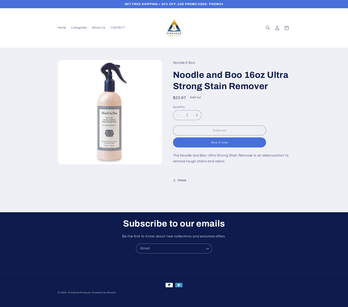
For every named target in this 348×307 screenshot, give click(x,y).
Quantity (179, 106)
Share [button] (182, 180)
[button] (267, 28)
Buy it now (219, 142)
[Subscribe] (207, 248)
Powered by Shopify (104, 293)
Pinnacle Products (79, 293)
